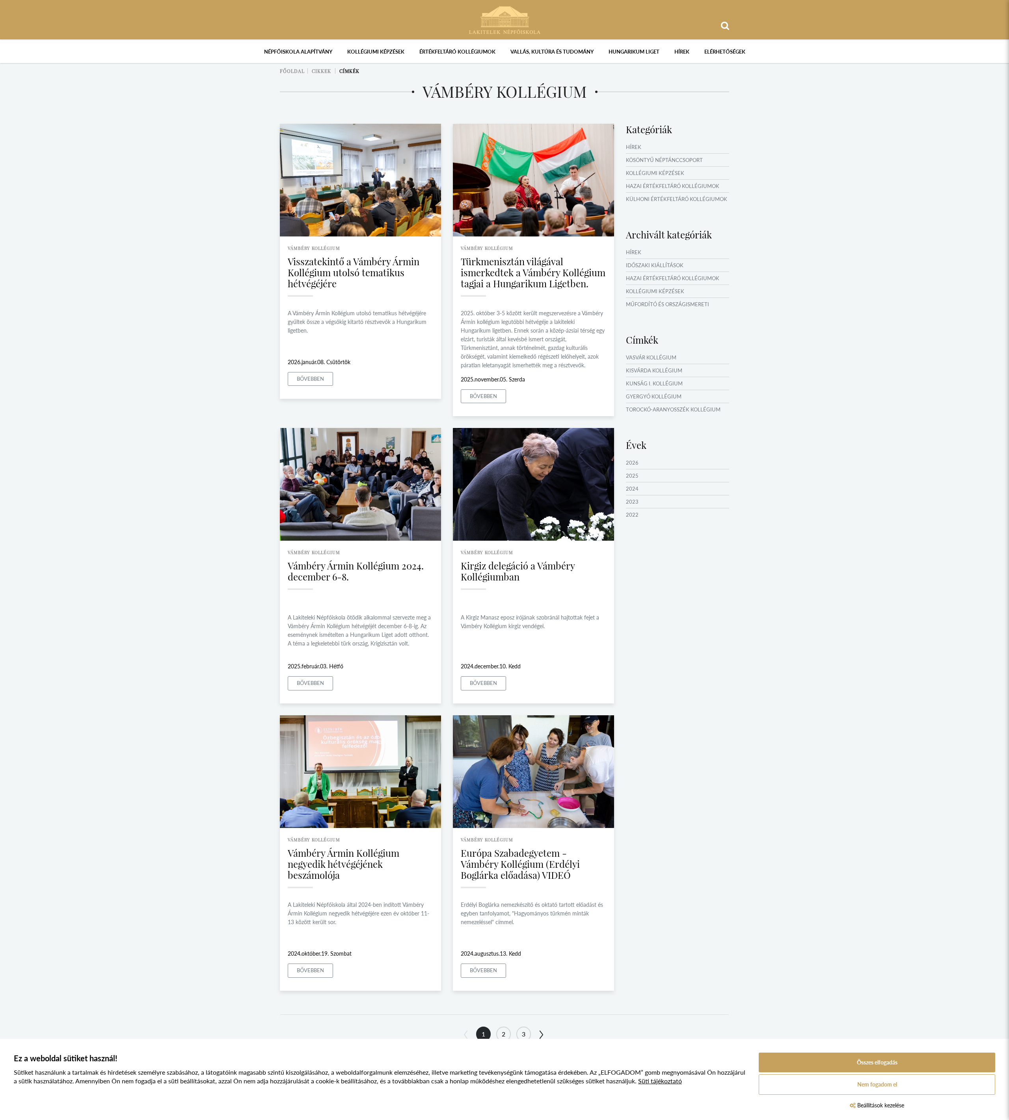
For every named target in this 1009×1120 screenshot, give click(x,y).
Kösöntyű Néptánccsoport (664, 160)
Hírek (681, 51)
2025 (632, 476)
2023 (632, 502)
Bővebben (310, 379)
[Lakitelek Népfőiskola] (504, 19)
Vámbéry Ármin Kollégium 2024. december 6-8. (356, 571)
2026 (632, 463)
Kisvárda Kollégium (654, 370)
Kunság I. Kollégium (654, 383)
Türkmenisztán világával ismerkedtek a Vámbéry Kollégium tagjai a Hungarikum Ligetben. (533, 272)
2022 (632, 515)
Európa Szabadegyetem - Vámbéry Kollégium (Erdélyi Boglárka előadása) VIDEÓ (520, 864)
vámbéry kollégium (314, 248)
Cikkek (321, 71)
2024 (632, 489)
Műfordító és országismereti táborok (667, 309)
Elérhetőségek (724, 51)
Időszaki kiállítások (654, 265)
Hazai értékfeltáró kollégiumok (672, 186)
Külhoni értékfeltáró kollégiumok (676, 199)
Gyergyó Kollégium (653, 396)
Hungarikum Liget (634, 51)
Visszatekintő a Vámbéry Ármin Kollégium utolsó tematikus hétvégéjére (353, 272)
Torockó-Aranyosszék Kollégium (673, 409)
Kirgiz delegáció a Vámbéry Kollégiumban (518, 571)
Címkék (349, 71)
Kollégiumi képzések (375, 51)
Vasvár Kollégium (651, 357)
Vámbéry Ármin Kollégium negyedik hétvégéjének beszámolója (343, 864)
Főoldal (292, 71)
